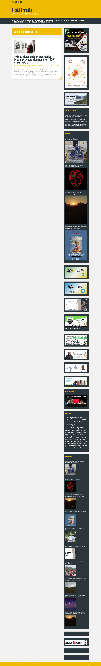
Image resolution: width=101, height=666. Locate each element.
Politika (43, 65)
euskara (71, 432)
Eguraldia (81, 427)
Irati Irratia (22, 9)
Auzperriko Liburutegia (71, 422)
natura (72, 443)
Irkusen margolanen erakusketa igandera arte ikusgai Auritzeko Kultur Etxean (76, 227)
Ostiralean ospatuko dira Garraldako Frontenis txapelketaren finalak (74, 165)
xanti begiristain (76, 448)
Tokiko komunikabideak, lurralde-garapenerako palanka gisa (35, 22)
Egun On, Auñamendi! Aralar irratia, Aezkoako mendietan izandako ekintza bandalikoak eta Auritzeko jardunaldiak (76, 124)
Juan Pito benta (84, 436)
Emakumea (67, 430)
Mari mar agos (80, 439)
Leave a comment (40, 67)
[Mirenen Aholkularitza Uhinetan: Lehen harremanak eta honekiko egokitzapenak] (70, 553)
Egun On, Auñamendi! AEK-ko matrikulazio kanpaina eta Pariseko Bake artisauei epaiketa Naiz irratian (76, 120)
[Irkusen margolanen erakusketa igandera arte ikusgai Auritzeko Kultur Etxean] (76, 245)
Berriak (21, 20)
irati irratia (78, 435)
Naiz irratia (68, 443)
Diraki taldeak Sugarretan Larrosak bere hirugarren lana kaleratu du (74, 138)
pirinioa (68, 445)
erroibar (72, 430)
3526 (48, 65)
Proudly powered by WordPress (19, 664)
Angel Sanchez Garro (54, 65)
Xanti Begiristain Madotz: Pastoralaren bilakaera (74, 529)
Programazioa (49, 20)
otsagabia (85, 443)
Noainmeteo (78, 443)
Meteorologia (79, 441)
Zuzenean (81, 20)
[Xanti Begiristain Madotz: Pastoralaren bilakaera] (70, 536)
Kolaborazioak (39, 20)
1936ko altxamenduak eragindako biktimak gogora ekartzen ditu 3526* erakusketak (34, 59)
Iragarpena (73, 436)
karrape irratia (82, 437)
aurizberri (67, 419)
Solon (33, 664)
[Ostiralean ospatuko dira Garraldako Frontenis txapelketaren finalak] (76, 179)
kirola (66, 439)
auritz (85, 418)
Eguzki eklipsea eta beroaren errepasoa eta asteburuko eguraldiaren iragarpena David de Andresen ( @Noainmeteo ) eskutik (76, 612)
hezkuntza (79, 434)
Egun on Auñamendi (72, 426)
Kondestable (22, 67)
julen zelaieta (68, 437)
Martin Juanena (70, 441)
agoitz (72, 417)
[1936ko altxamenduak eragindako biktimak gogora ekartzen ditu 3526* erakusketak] (24, 46)
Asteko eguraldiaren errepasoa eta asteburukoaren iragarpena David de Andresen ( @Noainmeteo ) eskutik (74, 193)
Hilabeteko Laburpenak (70, 20)
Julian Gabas (75, 437)
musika (85, 441)
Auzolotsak (83, 419)
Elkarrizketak (29, 20)
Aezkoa (67, 418)
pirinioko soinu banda (78, 446)
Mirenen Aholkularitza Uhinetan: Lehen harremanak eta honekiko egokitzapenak (75, 545)
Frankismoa (16, 67)
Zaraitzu (71, 449)
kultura (70, 439)
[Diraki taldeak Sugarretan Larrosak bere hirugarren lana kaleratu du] (76, 152)
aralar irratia (79, 418)
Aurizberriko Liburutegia (75, 419)
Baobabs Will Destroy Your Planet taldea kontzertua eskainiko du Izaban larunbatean (75, 596)
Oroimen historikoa (29, 67)
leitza (74, 439)
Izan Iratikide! (58, 20)
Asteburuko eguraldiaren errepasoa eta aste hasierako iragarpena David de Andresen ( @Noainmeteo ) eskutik (75, 579)
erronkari (77, 430)
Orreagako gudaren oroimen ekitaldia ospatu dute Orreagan (76, 562)
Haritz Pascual (73, 434)
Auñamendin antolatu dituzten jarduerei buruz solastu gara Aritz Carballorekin (76, 115)
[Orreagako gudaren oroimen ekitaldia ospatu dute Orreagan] (70, 570)
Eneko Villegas (27, 65)
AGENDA (15, 22)
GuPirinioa (77, 432)
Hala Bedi (81, 432)
